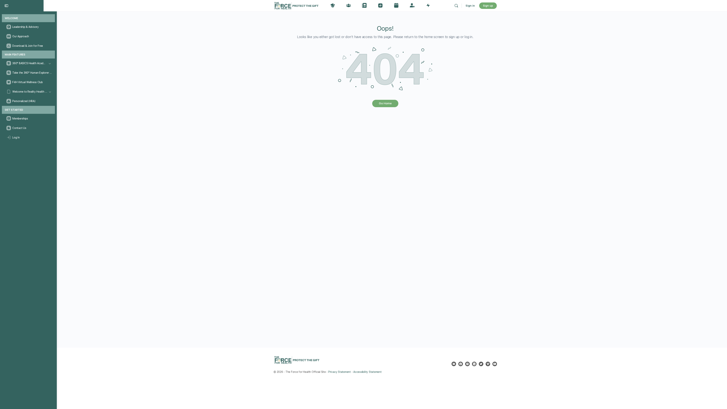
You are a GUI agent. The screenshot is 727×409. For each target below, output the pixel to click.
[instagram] (467, 364)
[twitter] (481, 364)
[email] (454, 364)
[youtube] (494, 364)
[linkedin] (474, 364)
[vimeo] (488, 364)
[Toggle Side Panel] (6, 5)
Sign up (488, 5)
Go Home (385, 103)
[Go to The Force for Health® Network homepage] (296, 5)
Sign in (470, 5)
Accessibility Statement (367, 371)
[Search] (456, 5)
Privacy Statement (339, 371)
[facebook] (460, 364)
